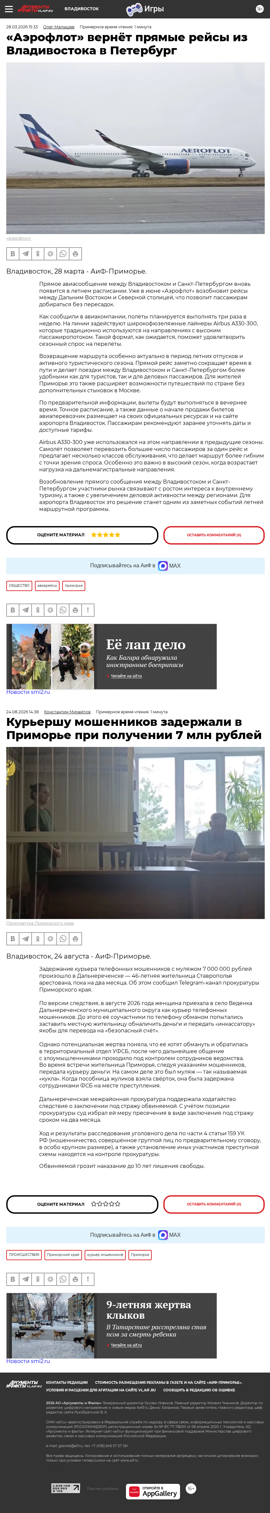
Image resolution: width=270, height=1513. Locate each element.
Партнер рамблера (103, 1489)
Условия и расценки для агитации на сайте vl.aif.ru (101, 1390)
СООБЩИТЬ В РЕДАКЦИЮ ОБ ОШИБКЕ (199, 1390)
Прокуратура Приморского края (40, 923)
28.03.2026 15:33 (22, 26)
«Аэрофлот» (18, 238)
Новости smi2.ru (28, 692)
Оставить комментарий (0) (214, 535)
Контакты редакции (67, 1382)
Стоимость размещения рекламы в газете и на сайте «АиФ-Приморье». (168, 1382)
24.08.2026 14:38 (22, 711)
